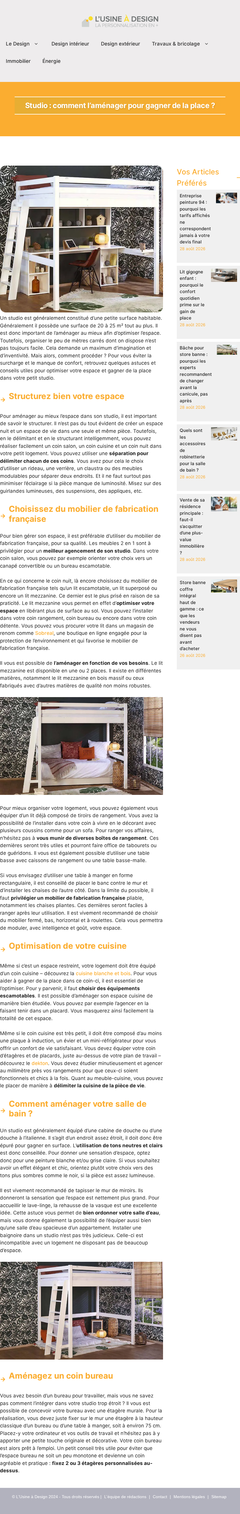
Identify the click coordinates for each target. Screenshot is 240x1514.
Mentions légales (189, 1496)
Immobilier (18, 61)
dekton (40, 1063)
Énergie (51, 61)
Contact (160, 1496)
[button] (36, 44)
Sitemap (219, 1496)
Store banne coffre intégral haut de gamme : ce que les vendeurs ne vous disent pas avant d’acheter (193, 615)
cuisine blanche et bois (103, 973)
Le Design (18, 44)
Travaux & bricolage (176, 44)
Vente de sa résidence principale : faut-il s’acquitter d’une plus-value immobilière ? (192, 526)
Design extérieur (120, 44)
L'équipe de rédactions (125, 1496)
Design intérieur (70, 44)
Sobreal (44, 633)
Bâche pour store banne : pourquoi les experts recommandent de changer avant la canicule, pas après (196, 374)
